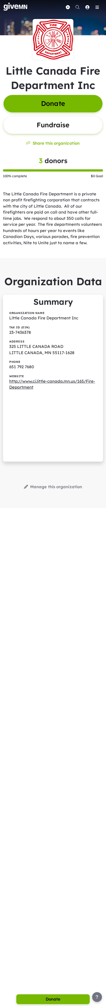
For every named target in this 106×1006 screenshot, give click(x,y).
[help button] (97, 997)
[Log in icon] (87, 7)
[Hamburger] (97, 7)
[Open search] (77, 7)
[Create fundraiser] (68, 7)
